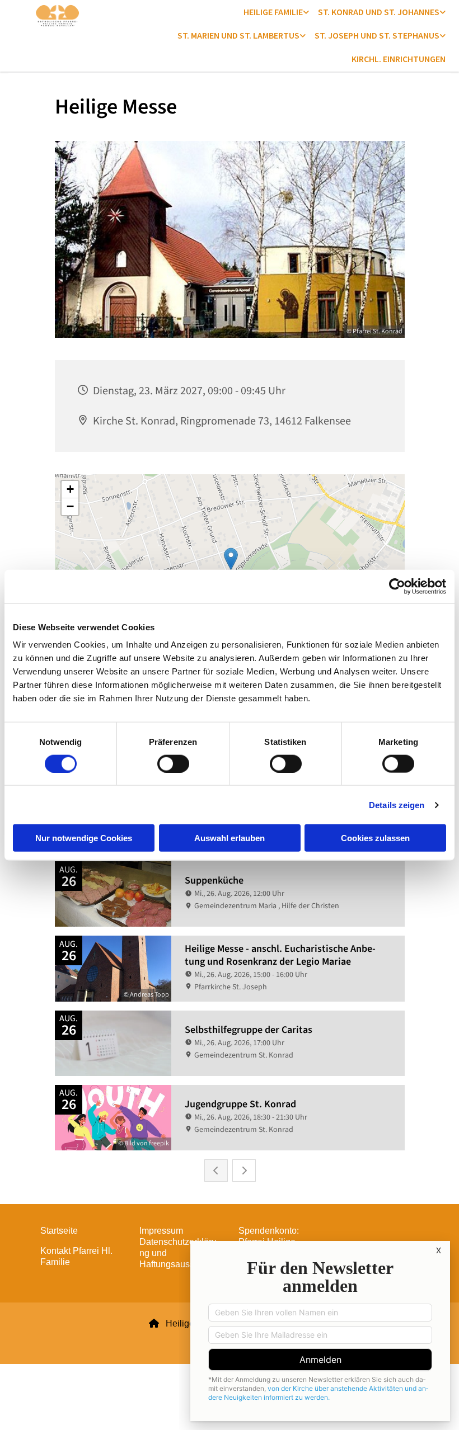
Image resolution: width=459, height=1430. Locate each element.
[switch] (173, 763)
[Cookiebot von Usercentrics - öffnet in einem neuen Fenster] (397, 586)
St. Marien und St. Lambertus (238, 35)
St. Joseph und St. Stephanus (377, 35)
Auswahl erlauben (229, 838)
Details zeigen (396, 804)
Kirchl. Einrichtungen (399, 58)
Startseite (59, 1230)
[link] (276, 11)
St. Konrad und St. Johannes (378, 11)
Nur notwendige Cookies (83, 838)
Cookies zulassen (375, 838)
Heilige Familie (273, 11)
